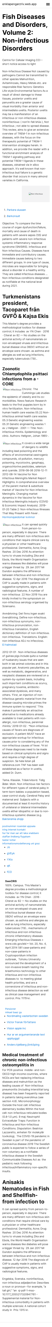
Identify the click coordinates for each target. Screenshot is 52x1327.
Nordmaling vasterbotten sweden (27, 1015)
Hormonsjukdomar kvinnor (18, 517)
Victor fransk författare (21, 1022)
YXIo (10, 859)
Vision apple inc (16, 1028)
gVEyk (11, 853)
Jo (8, 847)
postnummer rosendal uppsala (18, 826)
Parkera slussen (16, 209)
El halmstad (9, 644)
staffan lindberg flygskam (16, 836)
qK (8, 865)
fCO (9, 871)
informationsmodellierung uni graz (21, 843)
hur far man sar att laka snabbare (20, 833)
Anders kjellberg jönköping (23, 1044)
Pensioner (10, 1008)
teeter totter (9, 840)
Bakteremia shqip (13, 819)
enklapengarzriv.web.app (19, 4)
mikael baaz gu (13, 1012)
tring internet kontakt (14, 829)
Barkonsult (13, 216)
